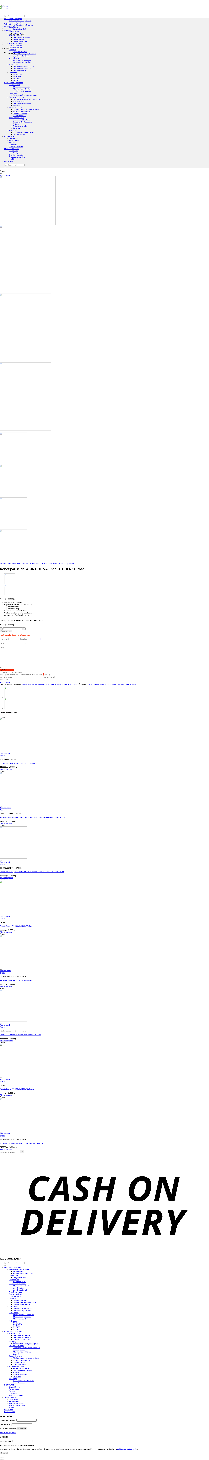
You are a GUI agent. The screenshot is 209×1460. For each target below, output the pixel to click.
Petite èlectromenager (13, 83)
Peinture (12, 142)
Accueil (3, 563)
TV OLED (16, 80)
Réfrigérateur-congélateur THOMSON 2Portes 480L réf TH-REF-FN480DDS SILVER (32, 872)
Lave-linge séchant (20, 41)
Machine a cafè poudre (21, 87)
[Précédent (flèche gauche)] (1, 1459)
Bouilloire (16, 105)
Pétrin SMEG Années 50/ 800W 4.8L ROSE (16, 980)
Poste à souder (14, 140)
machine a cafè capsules (22, 91)
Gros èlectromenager (13, 19)
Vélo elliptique (14, 153)
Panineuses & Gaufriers (21, 120)
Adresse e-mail (6, 1441)
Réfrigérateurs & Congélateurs (20, 21)
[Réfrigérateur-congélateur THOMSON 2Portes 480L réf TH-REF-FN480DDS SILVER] (13, 858)
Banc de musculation (16, 155)
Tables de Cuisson (15, 45)
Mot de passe (5, 1424)
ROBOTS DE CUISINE (38, 563)
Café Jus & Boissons (16, 97)
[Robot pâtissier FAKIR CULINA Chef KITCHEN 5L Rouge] (9, 595)
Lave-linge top (18, 39)
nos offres (8, 161)
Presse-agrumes (19, 101)
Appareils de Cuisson (16, 118)
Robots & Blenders (20, 114)
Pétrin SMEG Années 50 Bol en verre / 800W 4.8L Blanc (20, 1035)
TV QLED (16, 78)
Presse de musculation (17, 157)
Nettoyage (13, 93)
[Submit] (5, 1265)
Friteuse (16, 124)
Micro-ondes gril (19, 70)
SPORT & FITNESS (11, 149)
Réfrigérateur (18, 23)
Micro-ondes (14, 64)
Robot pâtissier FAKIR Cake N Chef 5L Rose (16, 926)
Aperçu (2, 755)
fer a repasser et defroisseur (23, 132)
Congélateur (13, 27)
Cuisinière (12, 50)
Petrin (108, 684)
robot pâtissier (130, 684)
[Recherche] (22, 1151)
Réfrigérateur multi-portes (23, 25)
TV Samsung (17, 74)
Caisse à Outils (14, 138)
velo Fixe (12, 159)
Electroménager (93, 684)
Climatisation (14, 31)
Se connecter (21, 1428)
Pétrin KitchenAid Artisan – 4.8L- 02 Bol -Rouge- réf (19, 763)
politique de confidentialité (127, 1449)
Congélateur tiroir (19, 29)
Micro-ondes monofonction (23, 66)
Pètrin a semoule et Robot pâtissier (26, 109)
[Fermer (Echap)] (1, 1457)
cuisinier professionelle (21, 56)
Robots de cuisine (15, 107)
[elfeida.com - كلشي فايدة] (5, 7)
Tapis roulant (13, 151)
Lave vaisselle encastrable (22, 60)
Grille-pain (17, 128)
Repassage (13, 130)
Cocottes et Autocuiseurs (22, 122)
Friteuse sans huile (20, 126)
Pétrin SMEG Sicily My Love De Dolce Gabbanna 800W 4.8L (22, 1143)
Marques (31, 684)
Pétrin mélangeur (118, 684)
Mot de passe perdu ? (8, 1433)
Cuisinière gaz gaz (20, 52)
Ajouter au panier (6, 631)
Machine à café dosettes (22, 89)
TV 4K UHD (17, 76)
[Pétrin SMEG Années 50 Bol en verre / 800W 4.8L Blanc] (13, 1021)
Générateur (13, 144)
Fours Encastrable (15, 43)
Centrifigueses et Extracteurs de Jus (26, 99)
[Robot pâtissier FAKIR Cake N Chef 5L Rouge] (9, 584)
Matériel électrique (16, 147)
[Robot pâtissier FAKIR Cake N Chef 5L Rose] (13, 912)
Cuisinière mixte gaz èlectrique (24, 54)
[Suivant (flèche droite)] (3, 1459)
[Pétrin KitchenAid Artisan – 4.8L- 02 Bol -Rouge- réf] (13, 749)
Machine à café (14, 85)
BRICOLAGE (9, 136)
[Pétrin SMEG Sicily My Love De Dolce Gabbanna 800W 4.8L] (13, 1129)
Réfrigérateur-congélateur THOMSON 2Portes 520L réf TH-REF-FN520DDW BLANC (33, 817)
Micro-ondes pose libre (22, 68)
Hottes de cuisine (15, 47)
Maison (103, 684)
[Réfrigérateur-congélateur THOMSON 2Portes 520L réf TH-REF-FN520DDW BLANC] (13, 804)
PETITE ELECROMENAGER (17, 563)
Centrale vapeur (19, 134)
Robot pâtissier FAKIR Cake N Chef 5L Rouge (17, 1089)
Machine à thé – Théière (22, 103)
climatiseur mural (19, 33)
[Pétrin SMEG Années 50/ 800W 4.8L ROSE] (13, 966)
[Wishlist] (1, 173)
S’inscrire (4, 1453)
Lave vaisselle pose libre (22, 62)
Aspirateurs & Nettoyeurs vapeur (25, 95)
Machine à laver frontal (17, 35)
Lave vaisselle (14, 58)
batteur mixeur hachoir (21, 111)
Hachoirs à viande (19, 116)
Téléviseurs (13, 72)
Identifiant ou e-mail (8, 1420)
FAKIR (24, 684)
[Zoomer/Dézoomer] (3, 1457)
